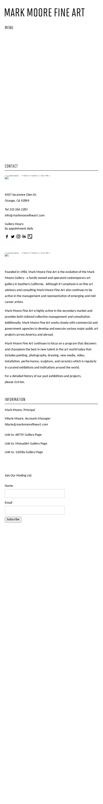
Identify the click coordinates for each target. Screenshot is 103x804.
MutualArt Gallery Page (31, 444)
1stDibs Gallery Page (29, 452)
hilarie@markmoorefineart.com (26, 424)
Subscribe (13, 519)
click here (19, 382)
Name (9, 486)
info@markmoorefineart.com (25, 215)
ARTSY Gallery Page (28, 435)
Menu (9, 28)
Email (8, 503)
